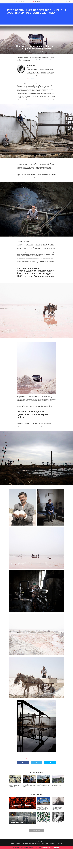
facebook (32, 78)
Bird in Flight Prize (45, 843)
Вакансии (18, 843)
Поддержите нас (59, 843)
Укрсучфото (52, 843)
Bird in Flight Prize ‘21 (20, 1)
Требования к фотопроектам (34, 843)
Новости (8, 1)
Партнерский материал (56, 1)
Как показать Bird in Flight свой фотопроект (26, 758)
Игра (4, 1)
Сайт (28, 78)
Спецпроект (13, 1)
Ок (56, 847)
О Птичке (12, 843)
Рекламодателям (24, 843)
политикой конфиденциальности (46, 847)
